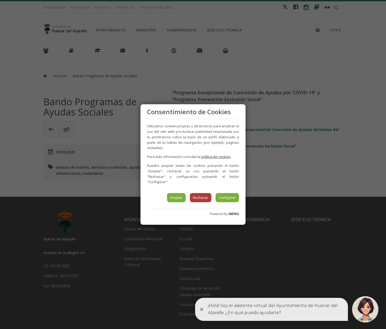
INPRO (233, 214)
